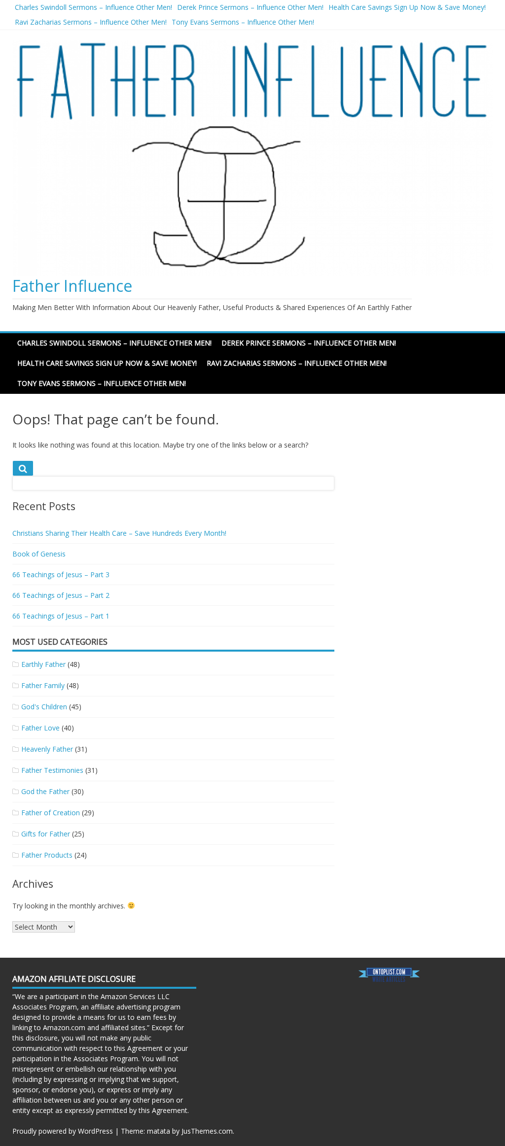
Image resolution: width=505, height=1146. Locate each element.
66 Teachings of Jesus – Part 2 (60, 595)
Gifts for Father (45, 833)
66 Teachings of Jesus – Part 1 (60, 616)
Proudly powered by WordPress (62, 1131)
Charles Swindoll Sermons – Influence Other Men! (93, 7)
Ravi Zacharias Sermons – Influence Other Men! (91, 22)
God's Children (44, 706)
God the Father (45, 791)
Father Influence (72, 285)
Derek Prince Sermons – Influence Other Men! (250, 7)
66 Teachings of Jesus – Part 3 (60, 574)
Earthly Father (43, 664)
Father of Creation (50, 812)
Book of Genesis (39, 553)
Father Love (40, 727)
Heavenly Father (47, 749)
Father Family (43, 685)
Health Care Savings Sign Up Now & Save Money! (407, 7)
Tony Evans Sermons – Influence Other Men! (243, 22)
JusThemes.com (207, 1131)
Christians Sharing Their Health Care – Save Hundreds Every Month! (119, 533)
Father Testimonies (52, 770)
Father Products (46, 855)
